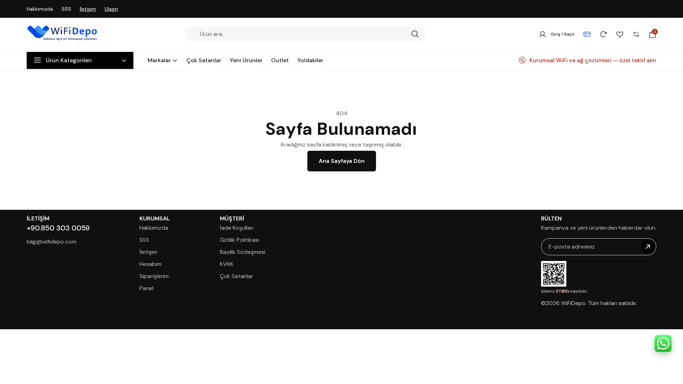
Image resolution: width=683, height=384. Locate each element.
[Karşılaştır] (636, 34)
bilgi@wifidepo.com (51, 241)
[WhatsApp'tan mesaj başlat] (663, 343)
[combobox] (303, 34)
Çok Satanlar (236, 276)
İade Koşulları (237, 227)
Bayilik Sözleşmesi (242, 252)
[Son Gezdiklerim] (603, 34)
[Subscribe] (648, 247)
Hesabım (150, 264)
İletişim (88, 9)
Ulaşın (111, 9)
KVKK (226, 264)
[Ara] (415, 34)
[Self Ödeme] (587, 34)
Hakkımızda (40, 9)
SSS (66, 9)
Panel (146, 288)
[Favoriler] (620, 34)
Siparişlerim (154, 276)
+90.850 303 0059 (58, 228)
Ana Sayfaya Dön (342, 161)
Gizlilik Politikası (239, 240)
